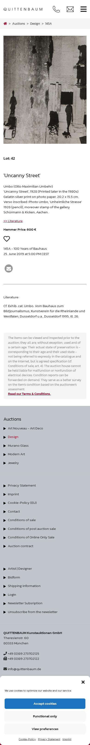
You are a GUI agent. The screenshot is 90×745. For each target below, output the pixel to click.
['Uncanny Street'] (45, 142)
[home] (5, 23)
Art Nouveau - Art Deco (25, 428)
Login (12, 594)
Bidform (14, 577)
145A (48, 23)
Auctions (18, 23)
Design (13, 436)
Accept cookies (45, 703)
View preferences (45, 728)
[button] (83, 681)
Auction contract (20, 545)
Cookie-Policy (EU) (22, 502)
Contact (14, 511)
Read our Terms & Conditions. (29, 393)
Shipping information (24, 585)
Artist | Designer (20, 568)
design (35, 23)
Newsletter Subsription (25, 603)
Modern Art (16, 454)
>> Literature (13, 220)
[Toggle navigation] (84, 9)
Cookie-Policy (27, 739)
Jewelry (13, 462)
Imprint (67, 739)
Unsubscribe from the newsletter (32, 611)
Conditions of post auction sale (32, 528)
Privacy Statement (49, 739)
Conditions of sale (22, 519)
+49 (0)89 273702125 (23, 653)
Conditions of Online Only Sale (31, 537)
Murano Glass (18, 445)
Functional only (45, 716)
